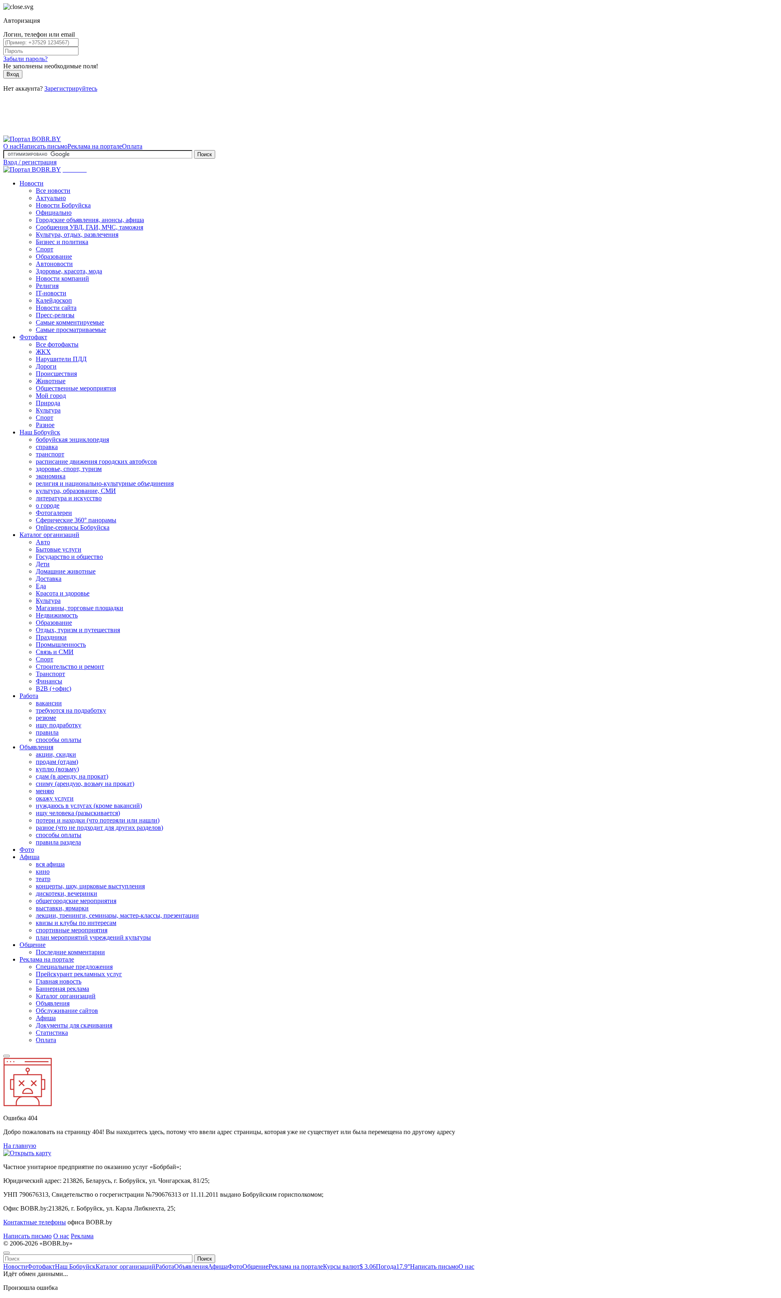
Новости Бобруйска (63, 205)
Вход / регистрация (30, 162)
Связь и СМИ (55, 651)
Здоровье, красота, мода (69, 271)
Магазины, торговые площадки (79, 607)
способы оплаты (58, 739)
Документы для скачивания (74, 1025)
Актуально (51, 197)
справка (47, 446)
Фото (27, 849)
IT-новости (51, 293)
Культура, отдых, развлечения (77, 234)
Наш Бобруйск (40, 432)
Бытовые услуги (58, 549)
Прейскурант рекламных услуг (79, 974)
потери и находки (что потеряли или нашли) (97, 820)
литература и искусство (69, 498)
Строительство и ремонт (70, 666)
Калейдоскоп (54, 300)
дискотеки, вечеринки (66, 893)
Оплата (132, 146)
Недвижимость (57, 615)
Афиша (29, 856)
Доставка (48, 578)
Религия (47, 285)
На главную (19, 1145)
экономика (50, 476)
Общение (33, 944)
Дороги (46, 366)
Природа (48, 402)
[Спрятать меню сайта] (6, 1253)
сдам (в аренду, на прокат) (72, 776)
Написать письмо (43, 146)
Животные (50, 380)
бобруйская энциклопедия (72, 439)
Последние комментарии (70, 952)
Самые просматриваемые (71, 329)
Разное (45, 424)
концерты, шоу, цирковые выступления (90, 886)
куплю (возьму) (57, 769)
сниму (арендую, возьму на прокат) (85, 783)
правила (47, 732)
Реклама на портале (95, 146)
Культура (48, 410)
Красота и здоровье (62, 593)
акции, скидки (56, 754)
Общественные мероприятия (76, 388)
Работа (29, 695)
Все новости (53, 190)
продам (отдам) (57, 761)
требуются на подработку (71, 710)
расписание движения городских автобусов (96, 461)
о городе (47, 505)
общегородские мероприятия (76, 900)
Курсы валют (349, 1266)
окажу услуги (55, 798)
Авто (43, 542)
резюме (46, 717)
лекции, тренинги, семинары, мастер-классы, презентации (117, 915)
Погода (393, 1266)
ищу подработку (58, 725)
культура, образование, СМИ (76, 490)
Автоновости (54, 263)
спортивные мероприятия (71, 930)
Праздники (51, 637)
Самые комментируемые (70, 322)
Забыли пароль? (25, 58)
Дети (43, 564)
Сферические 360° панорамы (76, 520)
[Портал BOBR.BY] (32, 138)
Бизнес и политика (62, 241)
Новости (32, 183)
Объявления (36, 747)
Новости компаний (62, 278)
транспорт (50, 454)
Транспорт (50, 673)
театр (43, 878)
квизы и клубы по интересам (76, 922)
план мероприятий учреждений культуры (93, 937)
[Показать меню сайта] (6, 1056)
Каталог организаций (49, 534)
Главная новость (58, 981)
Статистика (52, 1032)
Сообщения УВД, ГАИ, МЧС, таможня (89, 227)
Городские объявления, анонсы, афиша (90, 219)
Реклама (82, 1236)
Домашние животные (66, 571)
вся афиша (50, 864)
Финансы (49, 681)
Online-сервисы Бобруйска (72, 527)
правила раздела (58, 842)
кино (43, 871)
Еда (41, 585)
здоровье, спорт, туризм (69, 468)
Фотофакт (33, 337)
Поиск (204, 154)
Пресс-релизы (55, 315)
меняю (45, 791)
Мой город (51, 395)
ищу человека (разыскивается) (78, 812)
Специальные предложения (74, 966)
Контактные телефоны (34, 1222)
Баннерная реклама (62, 988)
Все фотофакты (57, 344)
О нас (11, 146)
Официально (54, 212)
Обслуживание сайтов (67, 1010)
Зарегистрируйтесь (70, 88)
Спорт (44, 249)
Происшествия (56, 373)
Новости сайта (56, 307)
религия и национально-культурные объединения (105, 483)
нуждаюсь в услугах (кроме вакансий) (89, 805)
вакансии (49, 703)
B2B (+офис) (53, 688)
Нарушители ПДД (61, 359)
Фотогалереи (54, 512)
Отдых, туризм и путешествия (78, 629)
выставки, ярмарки (62, 908)
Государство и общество (69, 556)
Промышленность (61, 644)
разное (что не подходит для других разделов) (99, 827)
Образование (54, 256)
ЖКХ (43, 351)
